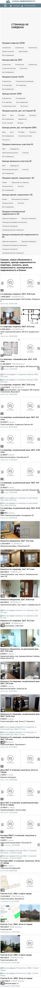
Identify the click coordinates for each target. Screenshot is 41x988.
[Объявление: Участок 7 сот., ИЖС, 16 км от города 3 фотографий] (20, 922)
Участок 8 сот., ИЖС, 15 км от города (16, 978)
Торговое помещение (28, 218)
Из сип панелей (7, 123)
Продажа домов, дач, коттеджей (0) (19, 111)
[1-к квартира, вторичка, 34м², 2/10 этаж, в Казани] (10, 292)
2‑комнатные (19, 47)
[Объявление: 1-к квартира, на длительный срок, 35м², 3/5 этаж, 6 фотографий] (10, 415)
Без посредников (8, 55)
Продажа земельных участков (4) (17, 144)
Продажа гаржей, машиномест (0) (18, 178)
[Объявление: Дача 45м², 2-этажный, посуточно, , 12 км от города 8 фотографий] (10, 768)
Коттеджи (21, 115)
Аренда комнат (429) (12, 94)
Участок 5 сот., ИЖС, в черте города (16, 894)
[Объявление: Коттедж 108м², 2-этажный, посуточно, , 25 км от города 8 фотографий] (20, 853)
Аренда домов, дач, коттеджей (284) (19, 128)
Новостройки (23, 51)
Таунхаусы (32, 115)
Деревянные (22, 119)
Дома (4, 115)
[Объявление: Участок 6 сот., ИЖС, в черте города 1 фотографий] (20, 953)
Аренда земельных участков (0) (16, 161)
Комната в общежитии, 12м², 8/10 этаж (17, 600)
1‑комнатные (6, 47)
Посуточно (23, 68)
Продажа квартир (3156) (13, 43)
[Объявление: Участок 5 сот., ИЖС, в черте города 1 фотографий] (20, 891)
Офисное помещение (9, 218)
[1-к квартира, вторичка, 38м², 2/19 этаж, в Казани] (20, 376)
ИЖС (3, 149)
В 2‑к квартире (7, 85)
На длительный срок (9, 68)
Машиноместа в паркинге (20, 182)
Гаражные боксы (7, 186)
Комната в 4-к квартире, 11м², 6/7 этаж (17, 569)
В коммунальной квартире (24, 81)
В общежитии (6, 81)
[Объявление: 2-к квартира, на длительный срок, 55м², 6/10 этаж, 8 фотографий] (20, 500)
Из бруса (20, 123)
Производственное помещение (13, 230)
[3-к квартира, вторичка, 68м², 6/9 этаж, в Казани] (10, 324)
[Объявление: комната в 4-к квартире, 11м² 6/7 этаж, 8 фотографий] (20, 567)
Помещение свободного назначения (14, 222)
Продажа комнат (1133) (13, 77)
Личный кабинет (30, 5)
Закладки (16, 5)
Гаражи (4, 182)
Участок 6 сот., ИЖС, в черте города (16, 955)
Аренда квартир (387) (12, 60)
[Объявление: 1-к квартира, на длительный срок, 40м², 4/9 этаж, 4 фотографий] (10, 480)
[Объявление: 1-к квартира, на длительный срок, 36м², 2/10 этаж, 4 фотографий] (10, 448)
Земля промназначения (10, 153)
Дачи (12, 115)
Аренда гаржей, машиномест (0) (17, 195)
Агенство (25, 153)
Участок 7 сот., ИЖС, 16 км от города (16, 924)
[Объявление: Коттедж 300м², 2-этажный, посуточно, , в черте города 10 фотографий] (10, 833)
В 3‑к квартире (21, 85)
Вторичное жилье (8, 51)
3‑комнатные (32, 47)
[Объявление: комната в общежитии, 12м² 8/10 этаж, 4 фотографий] (20, 597)
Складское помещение (9, 226)
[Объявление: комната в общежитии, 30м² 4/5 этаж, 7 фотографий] (20, 539)
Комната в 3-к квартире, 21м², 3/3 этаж (17, 621)
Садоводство (14, 149)
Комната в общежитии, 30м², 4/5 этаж (17, 541)
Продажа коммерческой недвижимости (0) (13, 213)
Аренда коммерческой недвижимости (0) (20, 236)
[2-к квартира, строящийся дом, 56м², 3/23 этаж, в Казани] (10, 357)
